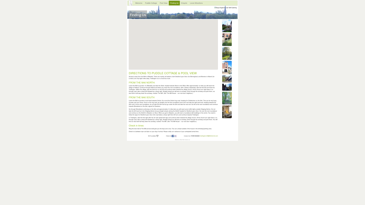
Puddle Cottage (151, 3)
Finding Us (174, 3)
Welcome (138, 3)
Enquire (184, 3)
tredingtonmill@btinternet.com (209, 136)
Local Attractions (196, 3)
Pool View (163, 3)
